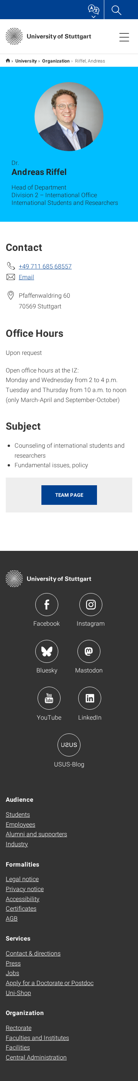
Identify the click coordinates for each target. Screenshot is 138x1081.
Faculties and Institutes (37, 1037)
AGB (12, 918)
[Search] (116, 10)
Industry (17, 844)
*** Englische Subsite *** (8, 60)
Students (18, 814)
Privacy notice (25, 889)
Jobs (12, 973)
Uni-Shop (18, 993)
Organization (56, 61)
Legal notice (22, 879)
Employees (20, 824)
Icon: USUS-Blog (69, 744)
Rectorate (18, 1027)
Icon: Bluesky (46, 651)
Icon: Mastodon (88, 651)
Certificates (21, 908)
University (26, 61)
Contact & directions (33, 953)
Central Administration (36, 1057)
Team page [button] (69, 494)
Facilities (18, 1047)
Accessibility (22, 899)
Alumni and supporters (36, 834)
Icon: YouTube (49, 698)
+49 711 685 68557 (45, 266)
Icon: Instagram (90, 604)
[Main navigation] (124, 37)
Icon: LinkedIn (89, 698)
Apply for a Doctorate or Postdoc (50, 983)
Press (13, 963)
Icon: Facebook (46, 604)
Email (26, 277)
